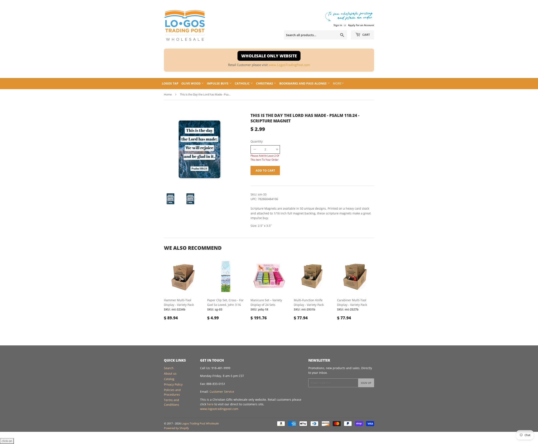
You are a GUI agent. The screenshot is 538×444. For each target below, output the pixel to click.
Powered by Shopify (176, 428)
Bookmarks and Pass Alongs (303, 83)
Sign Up (366, 383)
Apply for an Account (361, 25)
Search (169, 368)
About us (170, 373)
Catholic (243, 83)
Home (168, 94)
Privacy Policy (173, 384)
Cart (365, 35)
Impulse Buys (218, 83)
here (210, 404)
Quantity (257, 141)
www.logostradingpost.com (219, 409)
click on (7, 441)
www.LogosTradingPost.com (289, 65)
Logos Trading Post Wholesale (200, 423)
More (337, 83)
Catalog (169, 379)
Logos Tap (170, 83)
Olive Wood (191, 83)
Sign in (338, 25)
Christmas (265, 83)
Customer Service (222, 392)
